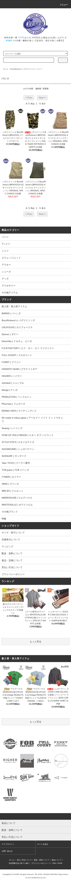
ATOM (59, 863)
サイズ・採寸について (13, 532)
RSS (54, 863)
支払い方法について (12, 567)
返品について (57, 860)
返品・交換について (12, 560)
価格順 (38, 88)
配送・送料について (12, 553)
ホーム (5, 69)
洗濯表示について (11, 539)
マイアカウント (8, 844)
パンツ (39, 69)
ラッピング (7, 546)
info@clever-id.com (38, 878)
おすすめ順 (28, 88)
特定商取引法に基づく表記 (19, 863)
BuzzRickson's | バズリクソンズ (23, 69)
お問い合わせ (7, 851)
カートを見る (42, 844)
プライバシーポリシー (13, 574)
